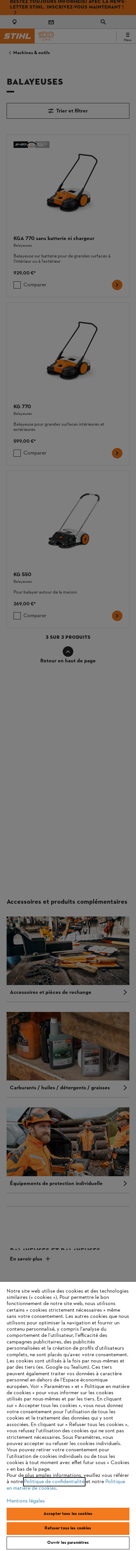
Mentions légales (26, 1501)
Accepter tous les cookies (68, 1514)
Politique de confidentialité (54, 1481)
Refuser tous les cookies (68, 1528)
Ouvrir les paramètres (68, 1543)
